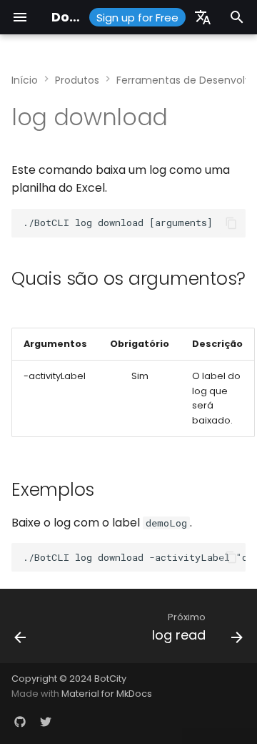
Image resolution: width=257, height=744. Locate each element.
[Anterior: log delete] (20, 630)
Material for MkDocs (106, 693)
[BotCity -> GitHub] (20, 721)
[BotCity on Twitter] (45, 721)
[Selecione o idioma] (202, 17)
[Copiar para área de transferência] (231, 223)
